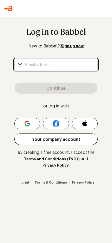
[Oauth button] (27, 123)
